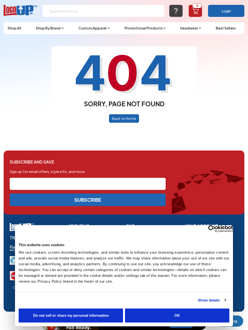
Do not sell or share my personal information (71, 315)
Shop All (14, 28)
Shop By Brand (48, 28)
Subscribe (87, 200)
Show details (209, 300)
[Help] (176, 11)
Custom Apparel (92, 28)
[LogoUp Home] (21, 10)
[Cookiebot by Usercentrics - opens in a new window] (212, 228)
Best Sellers (226, 28)
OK (177, 315)
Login (226, 10)
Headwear (189, 28)
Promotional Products (143, 28)
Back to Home (124, 118)
